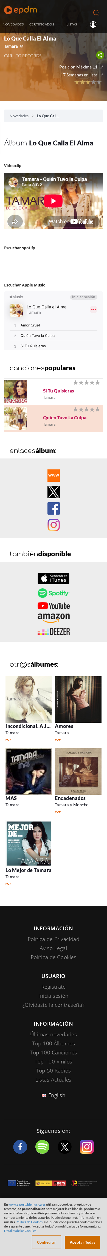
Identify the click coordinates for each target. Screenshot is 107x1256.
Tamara (11, 46)
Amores (64, 726)
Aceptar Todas (82, 1242)
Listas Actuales (53, 1079)
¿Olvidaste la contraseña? (53, 1004)
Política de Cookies (54, 957)
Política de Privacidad (54, 939)
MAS (11, 798)
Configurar (46, 1242)
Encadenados (70, 798)
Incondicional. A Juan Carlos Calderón (49, 726)
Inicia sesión (95, 25)
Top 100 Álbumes (53, 1043)
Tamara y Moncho (72, 804)
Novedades (19, 115)
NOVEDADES (13, 24)
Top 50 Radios (53, 1070)
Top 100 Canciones (53, 1052)
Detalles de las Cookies (20, 1231)
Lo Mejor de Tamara (28, 870)
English (57, 1095)
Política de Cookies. (29, 1222)
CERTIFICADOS (41, 24)
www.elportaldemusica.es (27, 1204)
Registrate (53, 986)
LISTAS (71, 24)
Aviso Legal (53, 948)
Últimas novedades (53, 1034)
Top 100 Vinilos (53, 1061)
